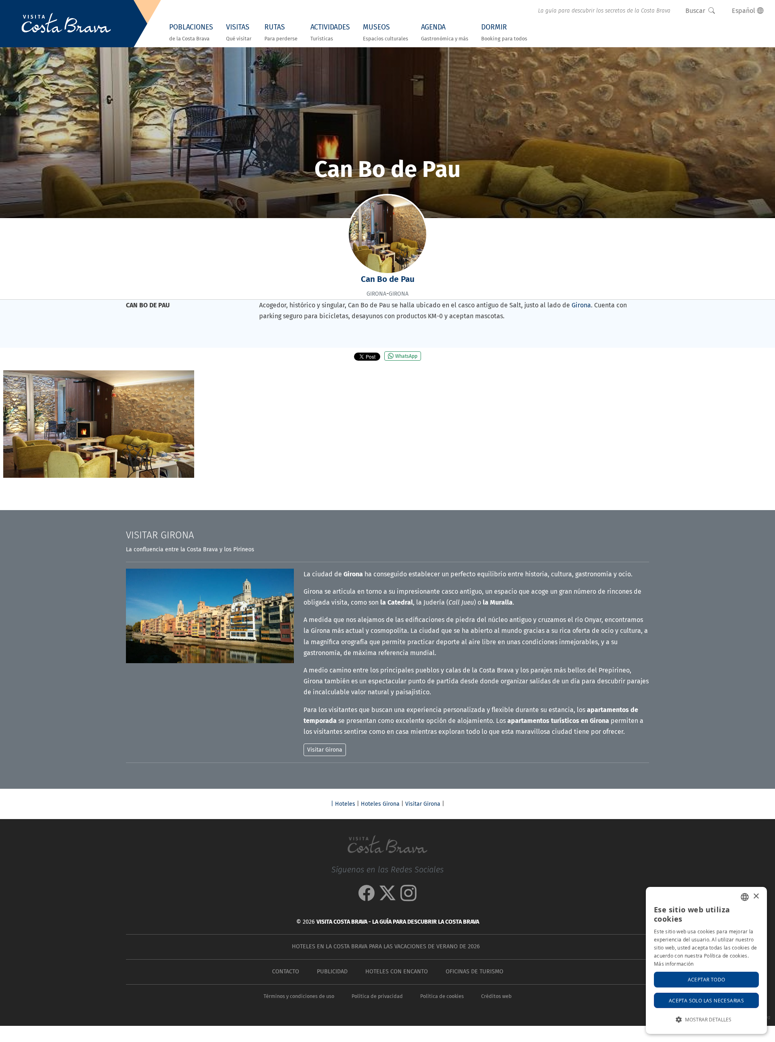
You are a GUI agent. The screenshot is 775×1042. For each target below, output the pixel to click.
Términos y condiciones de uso (299, 996)
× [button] (756, 896)
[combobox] (745, 897)
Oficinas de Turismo (474, 971)
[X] (387, 897)
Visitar (160, 535)
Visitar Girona (422, 803)
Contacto (285, 971)
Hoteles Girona (380, 803)
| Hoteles (343, 803)
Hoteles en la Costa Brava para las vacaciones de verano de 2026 (386, 946)
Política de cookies (442, 996)
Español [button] (744, 11)
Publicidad (332, 971)
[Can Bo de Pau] (98, 424)
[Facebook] (366, 897)
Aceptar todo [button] (706, 979)
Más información (674, 963)
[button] (706, 1019)
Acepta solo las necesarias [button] (706, 1000)
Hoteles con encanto (396, 971)
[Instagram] (408, 897)
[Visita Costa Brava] (66, 24)
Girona (581, 305)
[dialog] (706, 960)
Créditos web (496, 996)
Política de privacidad (377, 996)
